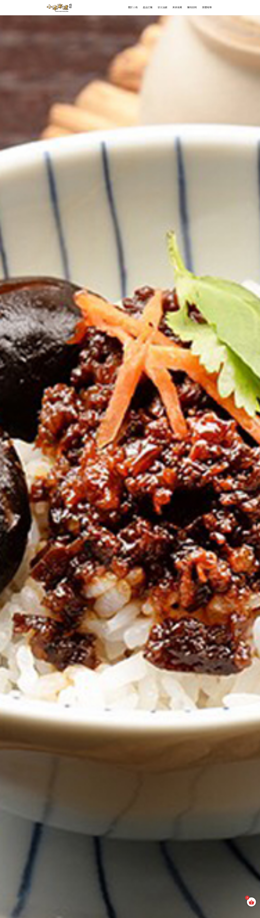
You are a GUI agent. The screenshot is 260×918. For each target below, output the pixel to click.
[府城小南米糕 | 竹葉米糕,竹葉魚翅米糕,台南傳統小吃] (59, 7)
